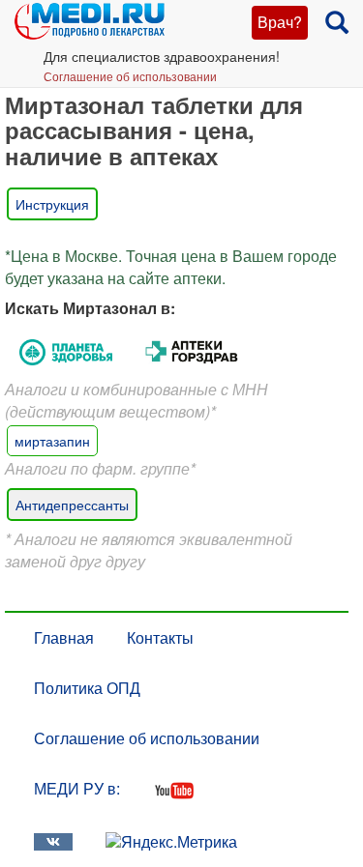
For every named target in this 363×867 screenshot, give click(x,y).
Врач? (279, 22)
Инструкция (52, 204)
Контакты (160, 637)
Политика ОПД (87, 688)
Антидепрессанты (72, 504)
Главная (64, 637)
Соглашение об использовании (130, 76)
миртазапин (52, 440)
